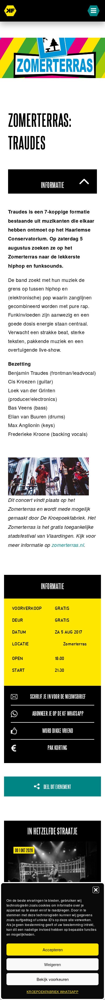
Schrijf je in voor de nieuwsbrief (58, 697)
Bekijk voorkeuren (53, 979)
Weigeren (52, 964)
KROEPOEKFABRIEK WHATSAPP (52, 991)
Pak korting (57, 748)
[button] (96, 890)
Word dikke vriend (57, 731)
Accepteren (53, 949)
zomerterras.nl (68, 544)
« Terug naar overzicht (16, 87)
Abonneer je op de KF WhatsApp (57, 713)
